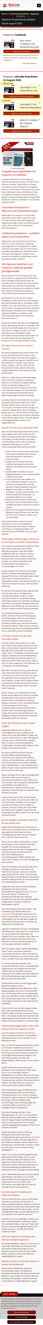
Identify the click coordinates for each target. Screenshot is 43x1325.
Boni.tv (5, 14)
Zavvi (19, 869)
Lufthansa (22, 1115)
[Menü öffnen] (39, 5)
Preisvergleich (7, 407)
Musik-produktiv (30, 892)
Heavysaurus (7, 914)
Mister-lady (24, 991)
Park (14, 653)
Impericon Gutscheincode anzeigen (21, 96)
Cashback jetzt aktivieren (21, 51)
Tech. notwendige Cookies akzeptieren (21, 1322)
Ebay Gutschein (34, 1137)
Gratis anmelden (10, 1293)
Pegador (10, 951)
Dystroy (23, 966)
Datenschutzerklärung (8, 1308)
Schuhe (20, 703)
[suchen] (34, 5)
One (7, 663)
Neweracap (24, 931)
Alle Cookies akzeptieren (21, 1312)
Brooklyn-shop (7, 1050)
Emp (13, 847)
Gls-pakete (31, 1157)
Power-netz (6, 1072)
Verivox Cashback (23, 1095)
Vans (13, 412)
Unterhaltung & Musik (19, 14)
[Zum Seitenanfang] (39, 1322)
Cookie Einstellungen (21, 1317)
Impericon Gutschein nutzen (22, 113)
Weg (10, 768)
